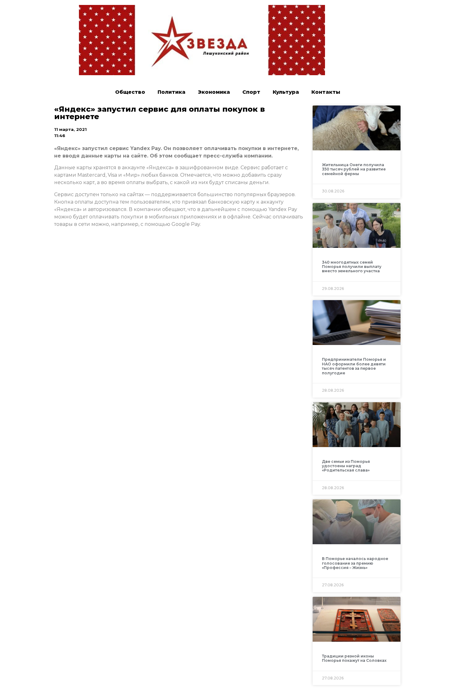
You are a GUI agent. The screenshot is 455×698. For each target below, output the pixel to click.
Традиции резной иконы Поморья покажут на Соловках (354, 658)
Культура (286, 92)
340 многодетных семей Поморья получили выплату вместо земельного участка (351, 267)
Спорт (251, 92)
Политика (171, 92)
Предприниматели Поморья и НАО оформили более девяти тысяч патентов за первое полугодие (354, 366)
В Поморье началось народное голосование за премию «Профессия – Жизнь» (355, 563)
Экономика (214, 92)
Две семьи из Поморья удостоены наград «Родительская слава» (346, 466)
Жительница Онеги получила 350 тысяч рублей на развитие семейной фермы (354, 169)
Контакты (325, 92)
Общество (130, 92)
